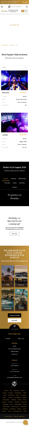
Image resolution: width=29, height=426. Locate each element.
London (10, 397)
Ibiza (17, 395)
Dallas (25, 392)
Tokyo (24, 408)
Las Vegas (23, 395)
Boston (12, 45)
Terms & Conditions (19, 416)
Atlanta (6, 390)
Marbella (13, 399)
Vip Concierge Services (14, 348)
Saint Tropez (6, 406)
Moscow (10, 402)
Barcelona (16, 390)
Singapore (5, 408)
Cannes (4, 392)
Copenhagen (17, 392)
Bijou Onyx (5, 92)
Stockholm (13, 408)
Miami (19, 399)
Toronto (4, 411)
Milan (24, 399)
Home (14, 346)
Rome (24, 404)
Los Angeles (17, 397)
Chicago (10, 392)
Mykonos (17, 402)
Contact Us (14, 354)
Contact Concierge (14, 315)
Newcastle (5, 404)
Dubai (5, 395)
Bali (11, 390)
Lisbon (4, 397)
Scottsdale (23, 406)
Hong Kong (11, 395)
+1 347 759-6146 (14, 371)
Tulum (9, 411)
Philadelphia (18, 404)
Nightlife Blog (14, 351)
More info (25, 2)
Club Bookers (4, 45)
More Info (14, 233)
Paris (11, 404)
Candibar (5, 135)
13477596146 (14, 365)
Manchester (6, 399)
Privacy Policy (8, 416)
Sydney (19, 408)
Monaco (4, 402)
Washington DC (17, 411)
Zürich (25, 411)
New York (24, 402)
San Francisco (15, 406)
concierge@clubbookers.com (14, 377)
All (17, 45)
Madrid (24, 397)
